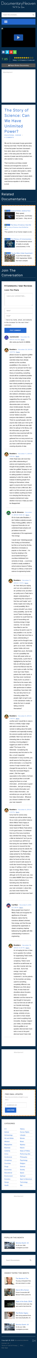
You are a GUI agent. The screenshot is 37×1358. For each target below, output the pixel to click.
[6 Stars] (25, 58)
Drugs (6, 1166)
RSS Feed (5, 1348)
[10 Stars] (32, 58)
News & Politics (25, 1151)
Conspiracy (8, 1160)
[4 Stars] (21, 58)
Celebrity (7, 1151)
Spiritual (22, 1176)
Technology (24, 1182)
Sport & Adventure (26, 1179)
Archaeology (8, 1135)
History (22, 1129)
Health (6, 1185)
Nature (22, 1148)
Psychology (23, 1160)
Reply (23, 339)
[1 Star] (15, 58)
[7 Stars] (27, 58)
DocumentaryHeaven (21, 1340)
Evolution (7, 1179)
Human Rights (24, 1132)
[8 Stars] (28, 58)
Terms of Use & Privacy (9, 1345)
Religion (22, 1163)
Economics (8, 1169)
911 (5, 1129)
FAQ (21, 1345)
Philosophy (23, 1157)
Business (7, 1148)
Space (22, 1173)
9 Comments (9, 137)
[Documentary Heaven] (18, 7)
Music (22, 1141)
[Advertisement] (18, 88)
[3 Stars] (19, 58)
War (21, 1185)
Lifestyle (22, 1135)
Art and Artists (9, 1138)
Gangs (6, 1182)
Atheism (7, 1141)
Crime (6, 1154)
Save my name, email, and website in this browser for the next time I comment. (18, 322)
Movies (22, 1138)
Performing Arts (25, 1154)
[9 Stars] (30, 58)
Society (22, 1169)
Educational (9, 135)
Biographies (8, 1144)
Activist (6, 1132)
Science (18, 135)
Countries (7, 1163)
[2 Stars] (17, 58)
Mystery (22, 1144)
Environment (8, 1176)
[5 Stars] (23, 58)
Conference (8, 1157)
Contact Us (5, 1343)
